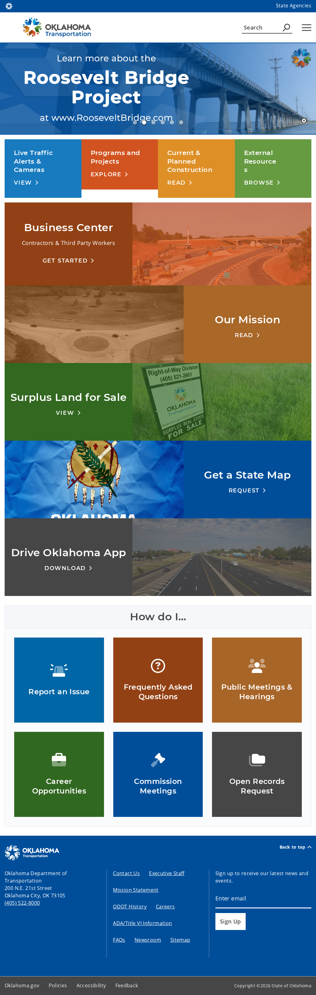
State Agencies (293, 5)
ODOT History (130, 906)
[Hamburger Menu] (306, 27)
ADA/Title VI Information (142, 923)
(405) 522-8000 (22, 902)
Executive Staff (167, 873)
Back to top (293, 847)
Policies (58, 985)
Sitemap (180, 939)
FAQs (119, 939)
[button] (26, 182)
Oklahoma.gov (22, 985)
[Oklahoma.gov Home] (9, 5)
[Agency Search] (286, 27)
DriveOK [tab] (171, 122)
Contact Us (126, 873)
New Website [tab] (153, 122)
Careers (165, 906)
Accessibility (91, 985)
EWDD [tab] (134, 122)
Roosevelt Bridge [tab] (144, 122)
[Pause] (304, 121)
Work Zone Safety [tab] (181, 122)
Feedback (126, 985)
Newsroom (148, 939)
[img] (158, 88)
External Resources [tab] (162, 122)
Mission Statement (135, 890)
